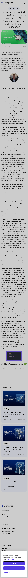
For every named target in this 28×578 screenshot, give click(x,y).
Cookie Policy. (10, 559)
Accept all (14, 563)
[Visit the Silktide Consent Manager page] (23, 572)
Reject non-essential (14, 568)
